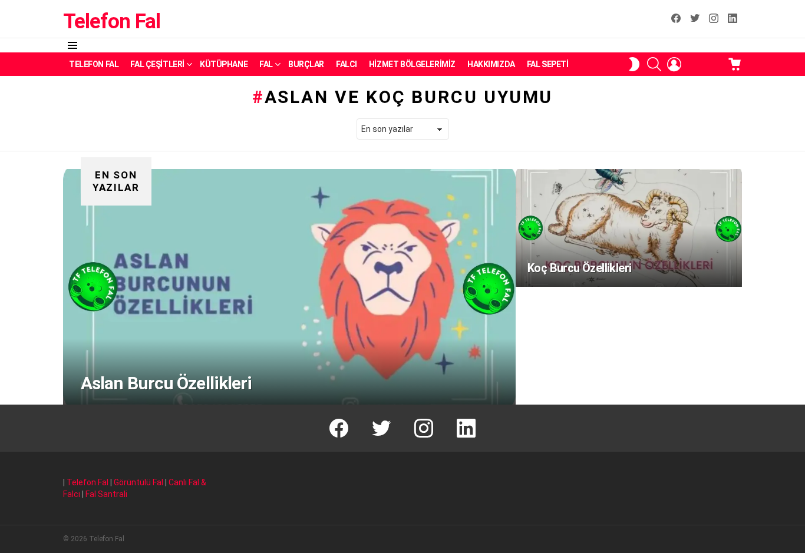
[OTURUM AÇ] (674, 64)
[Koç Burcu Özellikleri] (629, 228)
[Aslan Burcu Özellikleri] (289, 287)
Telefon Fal (111, 21)
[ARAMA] (654, 64)
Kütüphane (224, 64)
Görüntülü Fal (138, 482)
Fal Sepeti (548, 64)
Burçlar (306, 64)
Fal (266, 64)
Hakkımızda (491, 64)
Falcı (346, 64)
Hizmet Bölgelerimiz (412, 64)
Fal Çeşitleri (157, 64)
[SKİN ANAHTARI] (634, 64)
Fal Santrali (106, 494)
